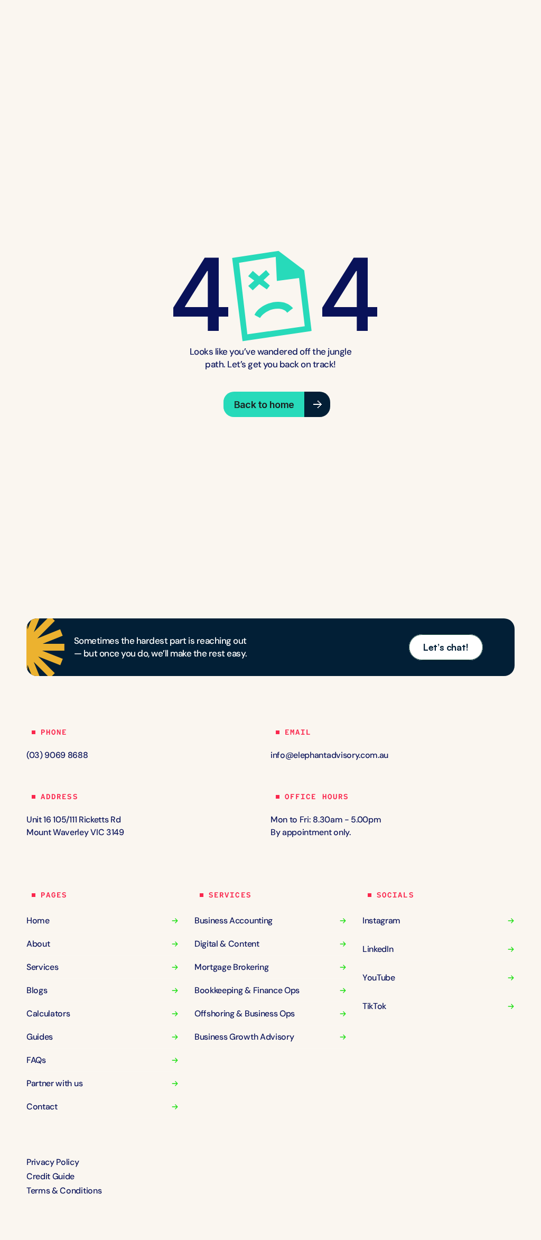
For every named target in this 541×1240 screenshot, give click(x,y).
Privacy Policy (53, 1162)
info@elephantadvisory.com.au (329, 755)
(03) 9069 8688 (57, 755)
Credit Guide (50, 1176)
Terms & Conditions (63, 1190)
